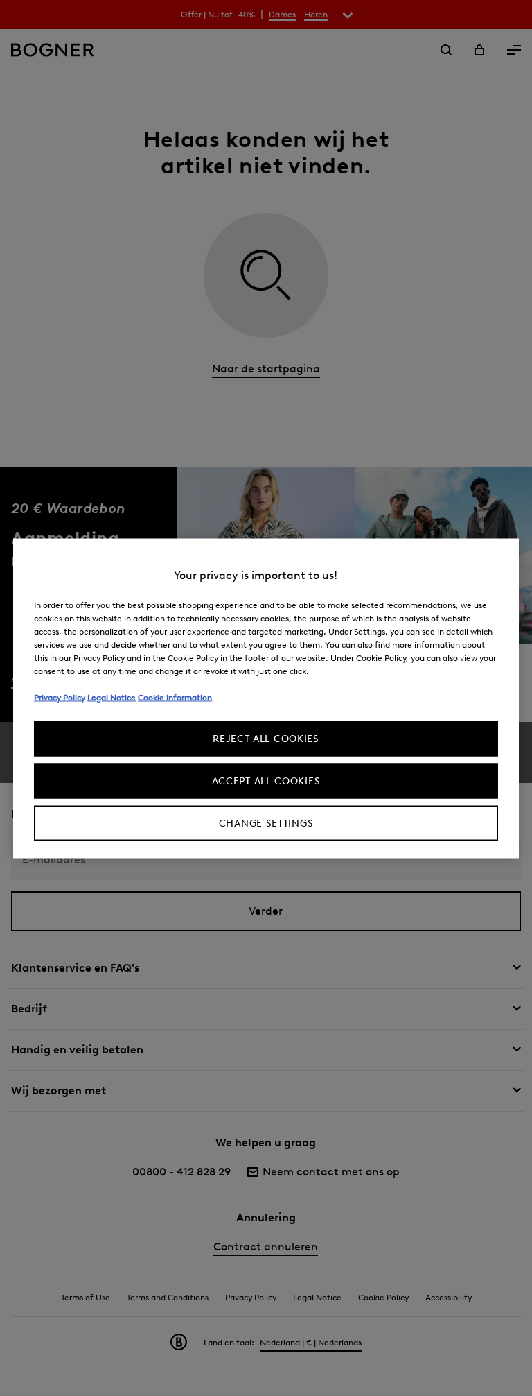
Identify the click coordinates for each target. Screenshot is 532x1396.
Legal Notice (111, 696)
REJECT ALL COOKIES (266, 738)
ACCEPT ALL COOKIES (266, 780)
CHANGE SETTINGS (266, 823)
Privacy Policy (59, 696)
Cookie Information (175, 696)
